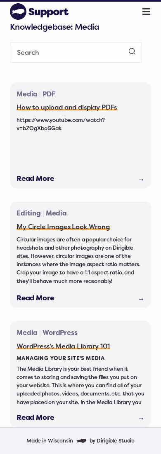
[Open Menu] (151, 11)
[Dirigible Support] (39, 11)
